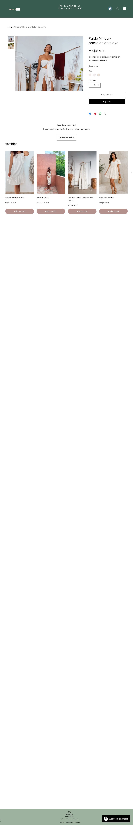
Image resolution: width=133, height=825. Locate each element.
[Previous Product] (1, 172)
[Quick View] (19, 172)
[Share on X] (105, 113)
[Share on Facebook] (90, 113)
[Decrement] (90, 85)
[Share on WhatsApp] (100, 113)
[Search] (117, 8)
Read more (93, 66)
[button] (124, 8)
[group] (66, 182)
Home (11, 27)
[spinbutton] (94, 85)
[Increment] (98, 85)
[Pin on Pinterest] (95, 113)
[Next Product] (131, 172)
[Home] (110, 9)
